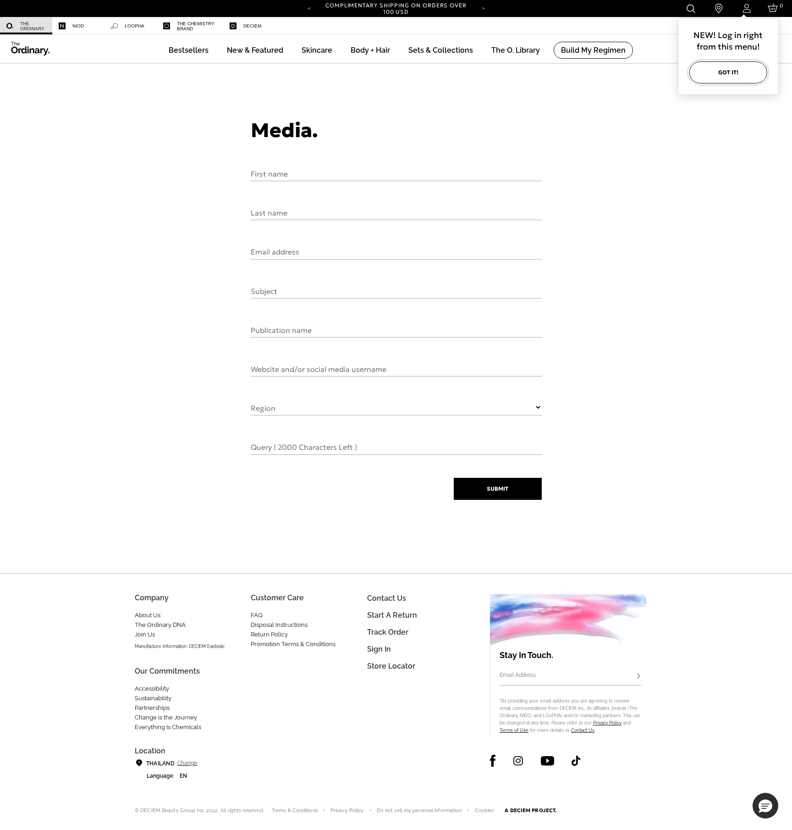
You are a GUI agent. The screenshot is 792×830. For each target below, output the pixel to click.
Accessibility (152, 688)
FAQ (257, 615)
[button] (255, 50)
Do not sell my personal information (419, 810)
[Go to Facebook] (493, 761)
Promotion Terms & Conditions (293, 644)
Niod (78, 25)
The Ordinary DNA (160, 624)
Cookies (484, 810)
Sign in (379, 649)
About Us (147, 615)
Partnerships (152, 707)
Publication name (281, 330)
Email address (275, 251)
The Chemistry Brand (195, 26)
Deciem (252, 25)
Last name (269, 212)
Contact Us (582, 730)
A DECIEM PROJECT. (530, 810)
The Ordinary (32, 26)
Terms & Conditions (295, 810)
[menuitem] (26, 25)
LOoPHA (134, 25)
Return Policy (269, 634)
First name (269, 173)
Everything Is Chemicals (168, 727)
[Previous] (309, 7)
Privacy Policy (607, 722)
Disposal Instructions (279, 624)
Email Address (518, 675)
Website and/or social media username (318, 369)
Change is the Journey (166, 717)
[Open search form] (690, 8)
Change (187, 763)
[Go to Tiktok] (576, 761)
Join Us (145, 634)
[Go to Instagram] (518, 761)
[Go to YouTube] (547, 761)
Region (263, 408)
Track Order (387, 632)
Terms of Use (514, 730)
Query (304, 447)
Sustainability (153, 698)
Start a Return (392, 615)
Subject (264, 291)
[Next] (483, 7)
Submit (497, 488)
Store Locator (391, 666)
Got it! (728, 72)
